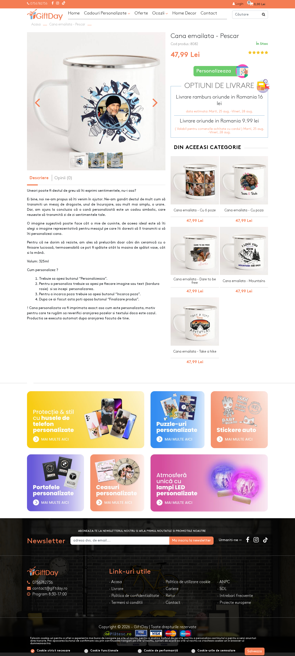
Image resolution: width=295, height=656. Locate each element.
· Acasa (115, 582)
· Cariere (170, 589)
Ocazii (158, 13)
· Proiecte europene (234, 602)
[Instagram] (57, 3)
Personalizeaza (213, 71)
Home (74, 13)
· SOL (222, 589)
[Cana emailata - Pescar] (45, 14)
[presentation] (37, 102)
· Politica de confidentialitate (134, 596)
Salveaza (254, 651)
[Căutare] (263, 15)
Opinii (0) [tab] (63, 178)
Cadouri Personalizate (106, 13)
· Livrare (116, 589)
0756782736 (39, 3)
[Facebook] (53, 3)
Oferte (141, 13)
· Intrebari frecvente (235, 596)
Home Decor (184, 13)
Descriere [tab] (39, 178)
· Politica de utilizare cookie (186, 582)
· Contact (171, 602)
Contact (209, 13)
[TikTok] (63, 3)
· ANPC (223, 582)
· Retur (169, 596)
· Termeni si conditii (126, 602)
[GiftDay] (65, 571)
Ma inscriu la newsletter (191, 540)
